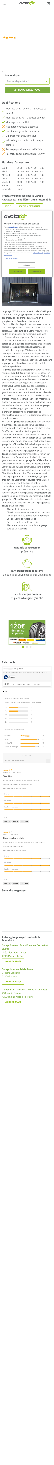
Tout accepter (36, 272)
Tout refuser (18, 272)
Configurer (26, 265)
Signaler (24, 821)
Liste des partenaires (11, 258)
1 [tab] (23, 647)
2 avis (21, 669)
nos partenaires (13, 227)
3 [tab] (31, 647)
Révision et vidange (29, 206)
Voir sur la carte (12, 62)
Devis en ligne (12, 75)
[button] (18, 761)
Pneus (8, 206)
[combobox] (27, 81)
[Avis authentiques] (9, 677)
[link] (13, 37)
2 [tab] (27, 647)
